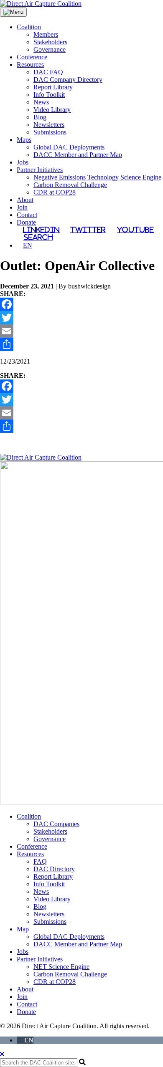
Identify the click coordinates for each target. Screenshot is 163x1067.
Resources (30, 64)
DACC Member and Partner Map (77, 154)
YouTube (135, 229)
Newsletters (48, 124)
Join (22, 207)
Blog (39, 117)
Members (45, 34)
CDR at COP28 (54, 192)
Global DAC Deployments (68, 147)
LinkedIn (41, 229)
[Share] (81, 344)
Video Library (52, 109)
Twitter (88, 229)
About (25, 199)
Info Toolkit (49, 94)
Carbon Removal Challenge (70, 184)
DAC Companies (56, 823)
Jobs (22, 162)
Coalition (29, 26)
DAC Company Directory (67, 79)
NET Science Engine (61, 966)
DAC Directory (54, 868)
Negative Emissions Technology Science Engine (97, 177)
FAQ (40, 861)
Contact (27, 214)
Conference (32, 57)
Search (38, 237)
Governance (49, 49)
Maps (24, 139)
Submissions (49, 132)
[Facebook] (81, 304)
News (41, 102)
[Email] (81, 331)
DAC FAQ (48, 72)
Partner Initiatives (40, 169)
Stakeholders (50, 42)
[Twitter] (81, 317)
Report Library (53, 87)
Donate (26, 222)
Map (23, 929)
